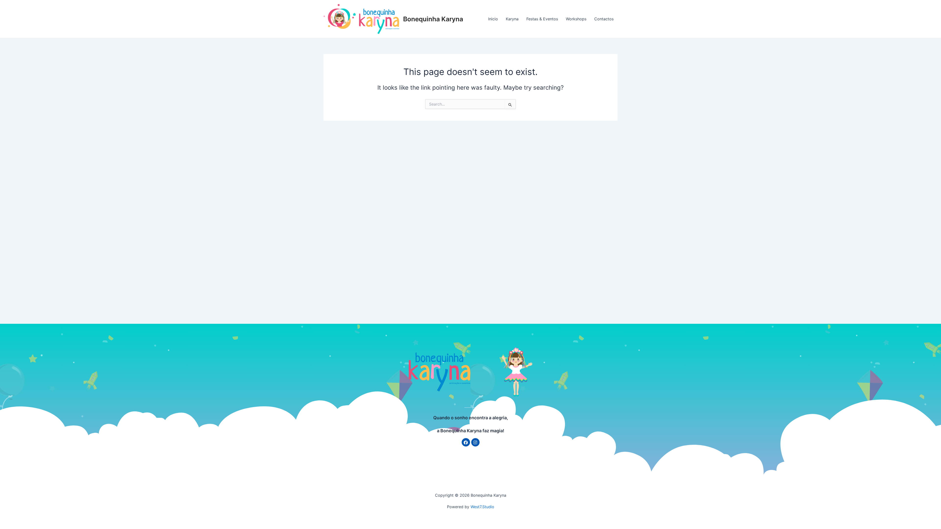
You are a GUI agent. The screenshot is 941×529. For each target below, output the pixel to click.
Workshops (576, 18)
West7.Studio (482, 506)
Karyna (512, 18)
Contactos (604, 18)
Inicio (493, 18)
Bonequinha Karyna (433, 19)
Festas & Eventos (542, 18)
